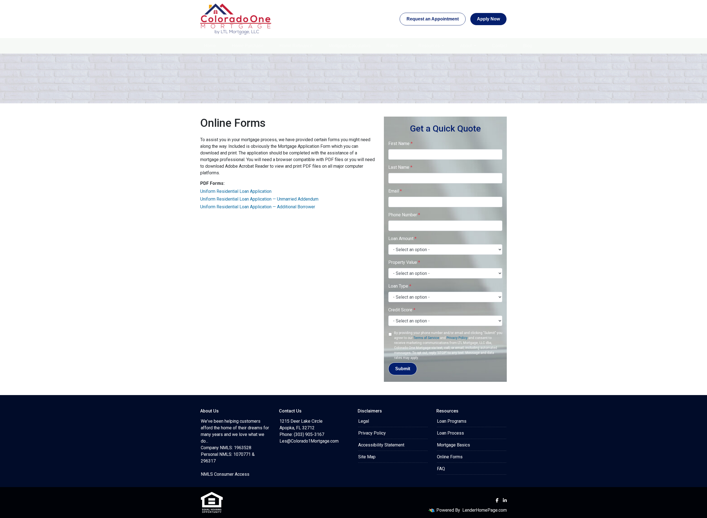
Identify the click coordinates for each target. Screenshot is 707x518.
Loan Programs (451, 421)
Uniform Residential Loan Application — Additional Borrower (257, 206)
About (466, 45)
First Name (400, 143)
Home (210, 45)
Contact (499, 45)
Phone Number (404, 214)
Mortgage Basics (453, 445)
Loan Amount (402, 238)
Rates (392, 45)
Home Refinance (296, 45)
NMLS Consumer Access (225, 474)
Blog (527, 45)
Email (395, 191)
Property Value (404, 262)
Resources (429, 45)
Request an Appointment (433, 19)
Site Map (367, 456)
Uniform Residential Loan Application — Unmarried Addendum (259, 199)
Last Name (400, 167)
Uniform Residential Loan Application (235, 191)
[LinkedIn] (505, 500)
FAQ (441, 468)
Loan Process (450, 433)
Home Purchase (247, 45)
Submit (402, 368)
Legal (363, 421)
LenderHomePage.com (484, 510)
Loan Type (399, 286)
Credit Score (401, 309)
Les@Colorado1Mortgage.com (309, 441)
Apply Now (488, 19)
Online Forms (450, 456)
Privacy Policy (457, 338)
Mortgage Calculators (350, 45)
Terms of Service (426, 338)
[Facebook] (497, 500)
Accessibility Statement (381, 445)
